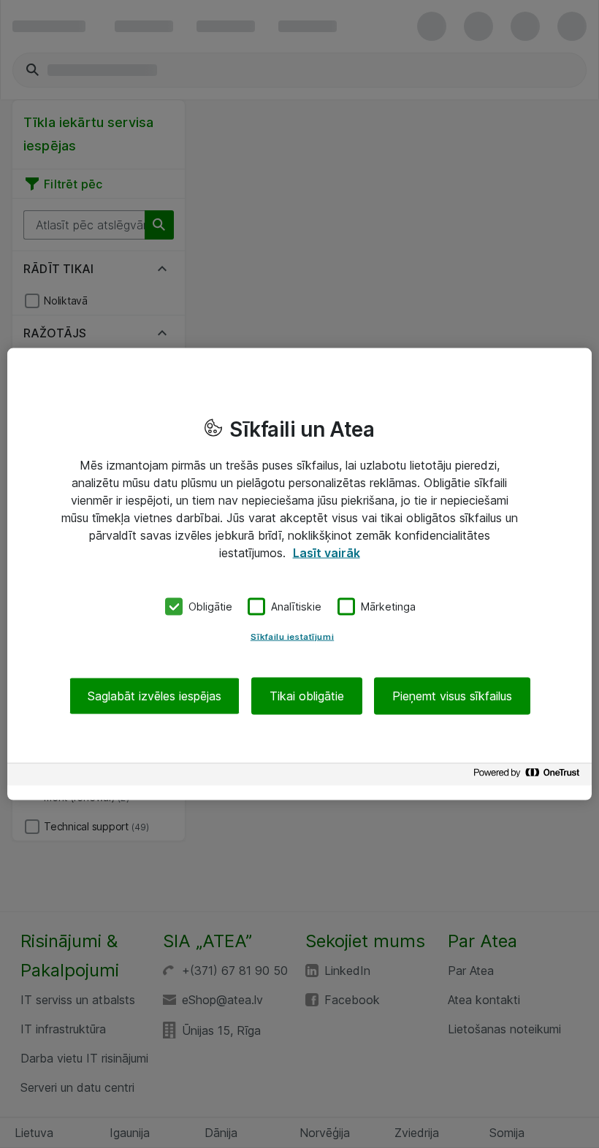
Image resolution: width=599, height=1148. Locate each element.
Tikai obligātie (307, 695)
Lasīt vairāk (326, 553)
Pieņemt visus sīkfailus (452, 695)
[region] (299, 574)
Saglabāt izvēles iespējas (154, 695)
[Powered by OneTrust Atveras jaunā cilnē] (528, 776)
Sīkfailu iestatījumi (292, 636)
